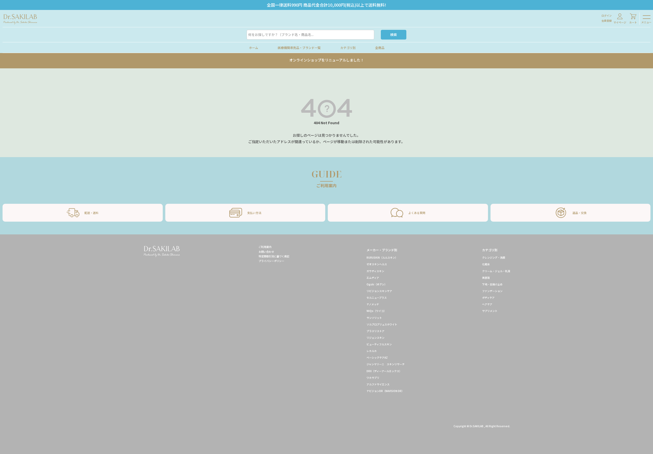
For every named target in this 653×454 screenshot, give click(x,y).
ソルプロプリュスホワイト (382, 324)
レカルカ (372, 351)
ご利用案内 (265, 247)
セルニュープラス (377, 297)
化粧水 (486, 264)
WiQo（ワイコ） (376, 311)
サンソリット (374, 318)
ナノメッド (373, 304)
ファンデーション (492, 291)
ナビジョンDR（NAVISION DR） (385, 391)
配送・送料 (91, 213)
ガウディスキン (375, 271)
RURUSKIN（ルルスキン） (382, 257)
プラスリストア (375, 331)
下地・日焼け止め (492, 284)
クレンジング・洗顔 (493, 257)
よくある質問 (416, 213)
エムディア (373, 278)
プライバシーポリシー (271, 261)
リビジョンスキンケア (379, 291)
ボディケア (488, 297)
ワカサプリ (373, 378)
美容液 (486, 278)
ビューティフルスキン (379, 344)
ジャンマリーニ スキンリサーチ (386, 364)
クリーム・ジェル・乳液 (496, 271)
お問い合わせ (266, 252)
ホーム (253, 47)
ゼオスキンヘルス (377, 264)
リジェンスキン (375, 337)
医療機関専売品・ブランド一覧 (299, 47)
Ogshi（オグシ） (377, 284)
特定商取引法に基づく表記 (274, 256)
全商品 (379, 47)
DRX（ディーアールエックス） (385, 371)
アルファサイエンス (378, 384)
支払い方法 (254, 213)
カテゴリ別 (348, 47)
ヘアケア (487, 304)
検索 (393, 34)
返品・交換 (579, 213)
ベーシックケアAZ (377, 357)
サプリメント (489, 311)
